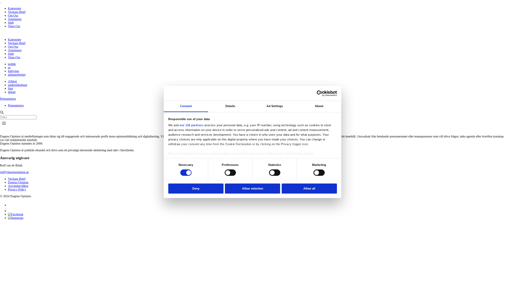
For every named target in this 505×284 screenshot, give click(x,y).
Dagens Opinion (18, 182)
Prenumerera (8, 98)
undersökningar (17, 85)
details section (303, 153)
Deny (195, 188)
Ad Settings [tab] (275, 106)
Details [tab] (230, 106)
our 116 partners (192, 125)
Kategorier (14, 8)
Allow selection (252, 188)
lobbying (13, 71)
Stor (10, 88)
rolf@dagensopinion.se (14, 172)
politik (12, 64)
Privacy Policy (17, 189)
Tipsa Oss (14, 26)
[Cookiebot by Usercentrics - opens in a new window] (319, 93)
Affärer (12, 81)
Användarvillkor (18, 186)
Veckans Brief (16, 12)
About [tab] (319, 106)
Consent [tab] (186, 106)
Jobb (11, 22)
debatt (11, 92)
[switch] (230, 173)
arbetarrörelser (17, 74)
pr (9, 67)
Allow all (309, 188)
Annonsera (15, 19)
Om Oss (13, 15)
